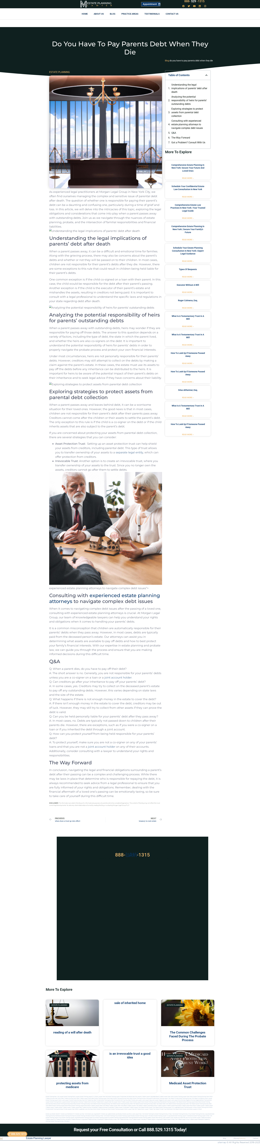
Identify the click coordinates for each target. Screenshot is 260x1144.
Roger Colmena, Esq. (188, 300)
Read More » (188, 178)
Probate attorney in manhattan (96, 1119)
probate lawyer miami (127, 1102)
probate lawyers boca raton (173, 1105)
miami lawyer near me (130, 1109)
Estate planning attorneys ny (68, 1115)
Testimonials (152, 14)
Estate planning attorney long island (201, 1114)
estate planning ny (150, 1114)
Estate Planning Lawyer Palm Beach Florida (167, 1098)
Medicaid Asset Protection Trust (187, 1085)
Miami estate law (184, 1109)
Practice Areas (129, 14)
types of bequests (188, 269)
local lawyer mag (146, 1100)
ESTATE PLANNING (59, 72)
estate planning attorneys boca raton (66, 1103)
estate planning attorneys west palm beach (150, 1103)
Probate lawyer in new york (169, 1119)
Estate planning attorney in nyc (183, 1114)
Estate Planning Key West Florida (109, 1100)
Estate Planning (99, 3)
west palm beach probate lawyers (127, 1105)
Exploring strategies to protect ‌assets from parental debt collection (187, 112)
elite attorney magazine (194, 1100)
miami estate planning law (100, 1109)
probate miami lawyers (102, 1102)
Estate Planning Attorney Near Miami (203, 1096)
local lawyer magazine (158, 1100)
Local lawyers (166, 1117)
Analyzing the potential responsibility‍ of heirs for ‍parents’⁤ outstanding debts (189, 100)
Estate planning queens (145, 1117)
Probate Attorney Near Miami (53, 1098)
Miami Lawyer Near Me (101, 1096)
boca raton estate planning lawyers (74, 1105)
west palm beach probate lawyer (108, 1105)
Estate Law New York (81, 1114)
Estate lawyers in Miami (195, 1109)
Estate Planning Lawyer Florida (115, 1096)
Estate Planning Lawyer (38, 1138)
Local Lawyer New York (138, 1114)
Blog (112, 14)
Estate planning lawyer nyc (87, 1117)
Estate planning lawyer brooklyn (126, 1115)
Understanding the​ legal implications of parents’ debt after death (189, 88)
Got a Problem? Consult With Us (188, 142)
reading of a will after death (72, 1032)
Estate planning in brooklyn (84, 1115)
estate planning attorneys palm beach (87, 1103)
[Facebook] (183, 6)
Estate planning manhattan (132, 1117)
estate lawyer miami (138, 1102)
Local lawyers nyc (175, 1117)
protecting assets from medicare (72, 1085)
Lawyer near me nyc (156, 1117)
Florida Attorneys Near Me (80, 1100)
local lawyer (138, 1100)
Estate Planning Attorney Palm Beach (188, 1098)
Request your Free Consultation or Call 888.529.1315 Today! (130, 1129)
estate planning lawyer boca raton (154, 1102)
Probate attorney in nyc (126, 1119)
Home (85, 14)
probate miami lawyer (143, 1109)
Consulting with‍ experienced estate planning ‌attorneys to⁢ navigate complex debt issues (187, 124)
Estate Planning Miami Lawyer (71, 1096)
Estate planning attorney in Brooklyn (60, 1121)
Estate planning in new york (98, 1115)
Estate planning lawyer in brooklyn (145, 1115)
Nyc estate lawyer (195, 1117)
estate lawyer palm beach (152, 1107)
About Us (99, 14)
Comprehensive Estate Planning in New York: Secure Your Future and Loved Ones (187, 168)
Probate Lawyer (200, 1105)
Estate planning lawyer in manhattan (183, 1115)
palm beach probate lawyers (143, 1105)
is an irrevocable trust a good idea (129, 1055)
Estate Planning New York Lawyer (54, 1096)
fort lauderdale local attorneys (85, 1109)
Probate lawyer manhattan (197, 1119)
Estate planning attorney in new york (164, 1114)
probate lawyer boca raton (189, 1105)
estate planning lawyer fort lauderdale (169, 1107)
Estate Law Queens (106, 1114)
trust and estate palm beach (171, 1109)
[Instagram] (205, 6)
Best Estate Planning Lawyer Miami (101, 1098)
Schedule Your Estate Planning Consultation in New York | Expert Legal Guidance (188, 251)
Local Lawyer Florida (67, 1100)
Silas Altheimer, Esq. (188, 390)
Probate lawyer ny (51, 1119)
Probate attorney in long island (79, 1119)
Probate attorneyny (206, 1117)
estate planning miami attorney (75, 1102)
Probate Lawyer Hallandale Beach (150, 1096)
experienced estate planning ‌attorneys (104, 598)
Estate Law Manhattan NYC (68, 1114)
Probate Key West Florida (93, 1100)
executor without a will (188, 285)
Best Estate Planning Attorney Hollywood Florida (142, 1098)
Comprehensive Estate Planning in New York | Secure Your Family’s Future (187, 229)
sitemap (222, 1142)
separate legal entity (129, 452)
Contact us (172, 14)
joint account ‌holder (101, 746)
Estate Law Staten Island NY (53, 1114)
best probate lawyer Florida (119, 1107)
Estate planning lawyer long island (71, 1117)
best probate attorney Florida (87, 1107)
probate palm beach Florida (156, 1109)
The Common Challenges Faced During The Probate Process (187, 1036)
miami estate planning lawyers (116, 1109)
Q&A (173, 132)
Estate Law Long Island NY (94, 1114)
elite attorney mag (183, 1100)
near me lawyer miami (115, 1102)
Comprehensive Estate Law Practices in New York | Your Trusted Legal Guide (187, 208)
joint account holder (118, 677)
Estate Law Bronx (127, 1114)
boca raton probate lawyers (92, 1105)
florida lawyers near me (70, 1109)
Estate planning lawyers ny (102, 1117)
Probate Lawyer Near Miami (166, 1096)
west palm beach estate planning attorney (197, 1103)
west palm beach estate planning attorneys (174, 1103)
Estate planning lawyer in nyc (54, 1117)
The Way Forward (180, 137)
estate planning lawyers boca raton (192, 1102)
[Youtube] (194, 6)
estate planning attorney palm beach (106, 1103)
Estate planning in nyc (112, 1115)
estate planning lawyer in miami (188, 1107)
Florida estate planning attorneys (54, 1109)
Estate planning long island (117, 1117)
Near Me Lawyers (136, 1096)
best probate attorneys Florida (103, 1107)
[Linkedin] (200, 6)
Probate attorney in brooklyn (63, 1119)
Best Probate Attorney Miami (69, 1098)
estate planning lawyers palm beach (172, 1102)
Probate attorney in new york (111, 1119)
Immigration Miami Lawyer (205, 1098)
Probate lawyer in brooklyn (139, 1119)
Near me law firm (185, 1117)
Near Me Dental (128, 1096)
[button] (206, 75)
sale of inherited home (130, 1003)
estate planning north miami (204, 1107)
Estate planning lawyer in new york (202, 1115)
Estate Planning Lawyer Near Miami (183, 1096)
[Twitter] (189, 6)
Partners (255, 1138)
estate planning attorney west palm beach (128, 1103)
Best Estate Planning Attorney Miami (120, 1098)
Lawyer (101, 5)
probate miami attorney (89, 1102)
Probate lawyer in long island (154, 1119)
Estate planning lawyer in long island (163, 1115)
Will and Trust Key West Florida (126, 1100)
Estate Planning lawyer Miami (54, 1100)
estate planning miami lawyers (58, 1102)
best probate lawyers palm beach (136, 1107)
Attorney (239, 1138)
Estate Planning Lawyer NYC (87, 1096)
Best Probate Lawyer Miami (84, 1098)
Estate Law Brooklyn (117, 1114)
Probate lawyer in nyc (183, 1119)
